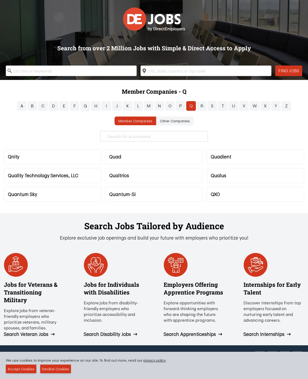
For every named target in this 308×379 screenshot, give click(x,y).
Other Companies (175, 121)
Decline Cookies (55, 369)
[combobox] (71, 70)
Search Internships (264, 334)
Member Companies (135, 121)
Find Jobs (288, 71)
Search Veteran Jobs (26, 334)
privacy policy (154, 360)
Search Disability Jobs (107, 334)
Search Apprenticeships (190, 334)
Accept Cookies (21, 369)
